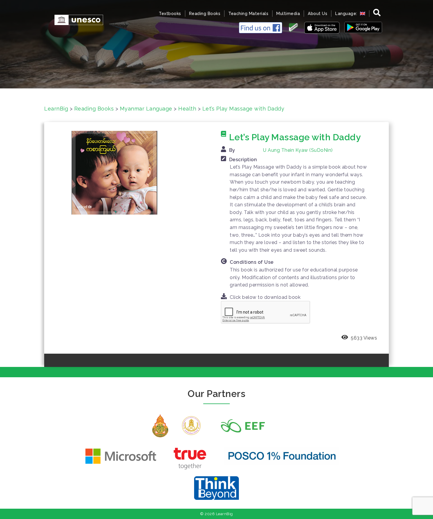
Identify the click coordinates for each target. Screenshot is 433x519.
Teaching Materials (248, 13)
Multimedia (288, 13)
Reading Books (205, 13)
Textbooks (170, 13)
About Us (317, 13)
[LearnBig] (76, 19)
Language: (346, 13)
